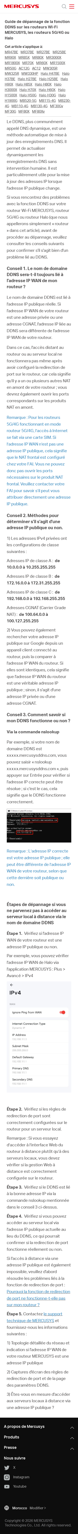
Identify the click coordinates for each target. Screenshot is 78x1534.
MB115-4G (47, 100)
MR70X (28, 63)
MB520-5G (28, 100)
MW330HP (29, 73)
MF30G (10, 111)
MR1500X (57, 63)
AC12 (36, 68)
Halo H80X (43, 84)
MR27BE (43, 52)
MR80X (38, 57)
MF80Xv (38, 111)
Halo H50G (28, 95)
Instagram (21, 1476)
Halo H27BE (27, 79)
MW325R (12, 73)
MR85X (24, 57)
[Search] (64, 6)
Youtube (19, 1486)
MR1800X (12, 63)
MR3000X (53, 57)
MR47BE (11, 52)
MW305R (50, 68)
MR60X (41, 63)
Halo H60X (47, 90)
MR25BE (59, 52)
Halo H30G (47, 95)
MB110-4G (19, 106)
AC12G (24, 68)
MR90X (10, 57)
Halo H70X (28, 90)
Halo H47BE (50, 73)
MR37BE (27, 52)
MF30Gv (56, 106)
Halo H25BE (48, 79)
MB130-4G (39, 106)
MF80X (23, 111)
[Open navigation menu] (72, 6)
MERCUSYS (21, 6)
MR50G (10, 68)
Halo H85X (24, 84)
